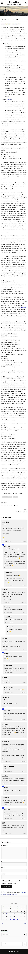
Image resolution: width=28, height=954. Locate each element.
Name (3, 861)
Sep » (25, 923)
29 (10, 919)
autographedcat (5, 23)
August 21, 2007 (8, 818)
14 (6, 913)
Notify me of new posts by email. (9, 883)
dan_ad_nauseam (9, 766)
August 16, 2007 (8, 672)
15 (10, 913)
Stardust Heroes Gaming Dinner (10, 505)
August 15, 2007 (16, 23)
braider (4, 638)
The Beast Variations (21, 511)
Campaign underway (9, 19)
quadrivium (5, 797)
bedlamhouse (8, 665)
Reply (24, 541)
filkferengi (7, 607)
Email (3, 867)
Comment (4, 845)
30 (14, 919)
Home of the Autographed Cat (14, 3)
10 (17, 911)
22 (10, 916)
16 (14, 913)
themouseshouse (9, 687)
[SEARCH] (24, 944)
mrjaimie (10, 44)
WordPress (17, 951)
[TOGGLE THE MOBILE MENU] (2, 3)
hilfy (3, 823)
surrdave (10, 99)
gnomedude (5, 741)
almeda (4, 677)
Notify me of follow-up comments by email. (11, 880)
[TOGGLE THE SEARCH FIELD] (26, 3)
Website (3, 874)
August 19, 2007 (8, 612)
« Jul (2, 923)
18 (21, 913)
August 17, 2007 (8, 692)
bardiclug (5, 724)
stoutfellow (5, 589)
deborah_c (5, 697)
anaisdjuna (5, 522)
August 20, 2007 (7, 804)
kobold (24, 307)
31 (17, 919)
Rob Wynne (7, 546)
